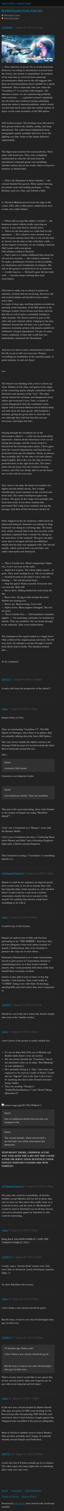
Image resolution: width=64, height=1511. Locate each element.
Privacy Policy (29, 1496)
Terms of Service (10, 1496)
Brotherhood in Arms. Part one (22, 10)
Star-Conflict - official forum (16, 3)
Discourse (19, 1503)
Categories (16, 1490)
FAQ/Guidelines (33, 1490)
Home (5, 1490)
